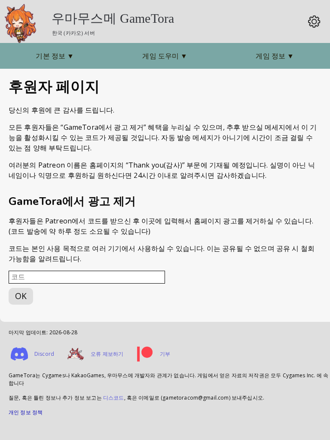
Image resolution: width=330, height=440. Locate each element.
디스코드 (113, 397)
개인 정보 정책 (26, 412)
